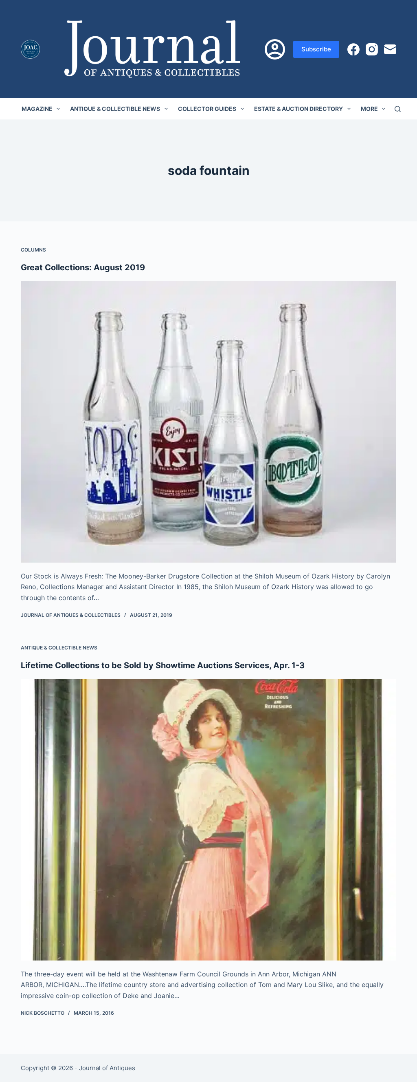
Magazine (37, 108)
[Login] (275, 49)
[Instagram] (372, 49)
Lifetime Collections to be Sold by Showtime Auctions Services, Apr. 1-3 (163, 665)
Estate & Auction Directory (298, 108)
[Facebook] (353, 49)
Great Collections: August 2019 (83, 267)
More (369, 108)
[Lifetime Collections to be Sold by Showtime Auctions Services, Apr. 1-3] (208, 820)
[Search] (398, 109)
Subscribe (316, 49)
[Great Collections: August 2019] (208, 422)
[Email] (390, 49)
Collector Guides (207, 108)
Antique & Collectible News (115, 108)
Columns (33, 250)
